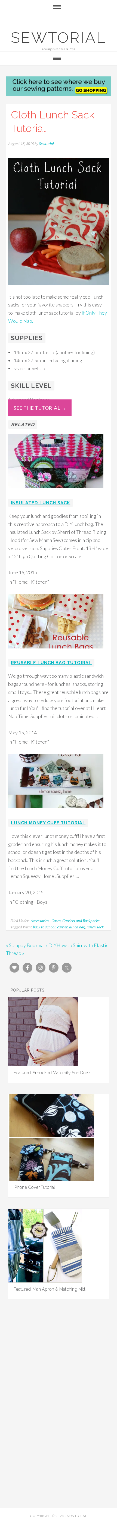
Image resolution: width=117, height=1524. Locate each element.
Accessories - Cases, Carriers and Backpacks (65, 920)
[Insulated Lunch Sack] (55, 492)
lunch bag (77, 926)
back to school (44, 926)
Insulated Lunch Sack (40, 502)
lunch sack (95, 926)
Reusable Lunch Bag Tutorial (51, 662)
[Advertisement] (58, 1371)
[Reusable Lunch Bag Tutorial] (55, 652)
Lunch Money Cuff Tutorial (48, 822)
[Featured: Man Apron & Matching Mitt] (45, 1281)
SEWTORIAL (58, 37)
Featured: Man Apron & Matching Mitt (49, 1289)
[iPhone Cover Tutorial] (51, 1179)
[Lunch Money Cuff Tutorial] (55, 812)
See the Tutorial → (40, 408)
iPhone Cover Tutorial (34, 1187)
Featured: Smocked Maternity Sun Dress (52, 1072)
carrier (62, 926)
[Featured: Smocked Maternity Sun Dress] (43, 1064)
